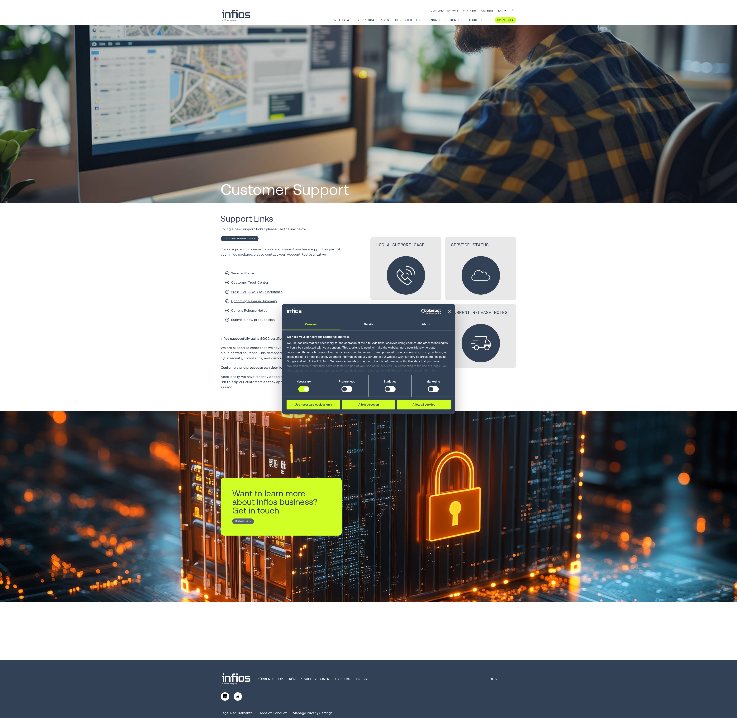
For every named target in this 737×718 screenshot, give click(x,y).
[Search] (513, 10)
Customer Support (444, 10)
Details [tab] (368, 324)
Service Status (242, 273)
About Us (477, 20)
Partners (470, 10)
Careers (487, 10)
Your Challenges (373, 20)
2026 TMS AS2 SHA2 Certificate (257, 292)
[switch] (346, 389)
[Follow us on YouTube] (238, 696)
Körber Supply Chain (309, 679)
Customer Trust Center (249, 282)
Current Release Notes (249, 310)
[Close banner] (449, 311)
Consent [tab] (311, 324)
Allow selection (368, 404)
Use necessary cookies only (313, 404)
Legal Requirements (236, 713)
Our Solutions (409, 20)
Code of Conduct (273, 713)
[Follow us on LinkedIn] (225, 696)
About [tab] (426, 324)
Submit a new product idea (253, 320)
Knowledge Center (446, 20)
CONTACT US (241, 521)
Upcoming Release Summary (254, 301)
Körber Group (270, 679)
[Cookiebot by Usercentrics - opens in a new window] (424, 311)
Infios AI (341, 20)
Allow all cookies (423, 404)
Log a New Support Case (238, 238)
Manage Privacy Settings (312, 713)
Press (361, 679)
